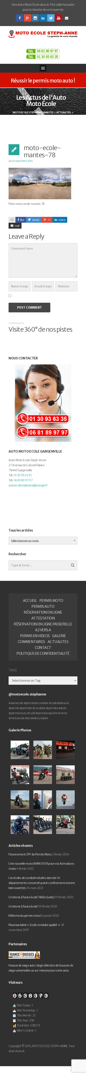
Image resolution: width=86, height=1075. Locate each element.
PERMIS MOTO (51, 600)
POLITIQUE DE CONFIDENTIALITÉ (42, 653)
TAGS (13, 670)
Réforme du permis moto (24, 916)
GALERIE (59, 636)
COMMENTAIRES (31, 641)
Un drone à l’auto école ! (23, 906)
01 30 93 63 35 (47, 57)
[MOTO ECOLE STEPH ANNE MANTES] (43, 34)
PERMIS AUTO (43, 606)
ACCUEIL (30, 600)
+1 (48, 220)
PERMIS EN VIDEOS (34, 636)
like (22, 220)
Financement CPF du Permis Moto (30, 854)
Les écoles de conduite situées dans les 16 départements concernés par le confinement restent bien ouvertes (42, 883)
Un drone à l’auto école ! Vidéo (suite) (31, 897)
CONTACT (43, 647)
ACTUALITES (58, 641)
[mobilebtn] (43, 68)
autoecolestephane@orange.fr (28, 485)
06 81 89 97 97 (47, 51)
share (61, 220)
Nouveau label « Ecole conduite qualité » (34, 925)
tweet (35, 220)
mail (16, 226)
